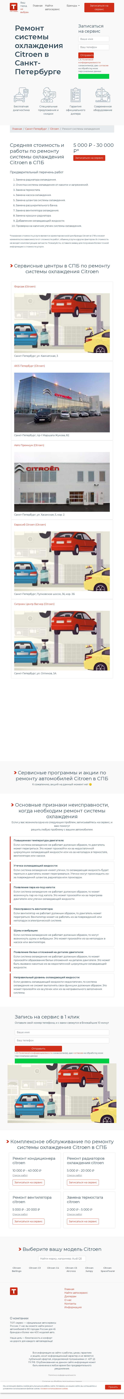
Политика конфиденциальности (62, 1375)
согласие (103, 65)
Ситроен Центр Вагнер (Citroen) (34, 604)
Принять (113, 1387)
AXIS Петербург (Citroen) (29, 365)
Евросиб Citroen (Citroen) (30, 524)
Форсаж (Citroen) (25, 286)
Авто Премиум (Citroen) (29, 445)
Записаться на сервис (99, 7)
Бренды (72, 5)
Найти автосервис (52, 7)
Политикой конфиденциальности (35, 1053)
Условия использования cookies (54, 1389)
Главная (38, 5)
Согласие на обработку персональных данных (62, 1381)
